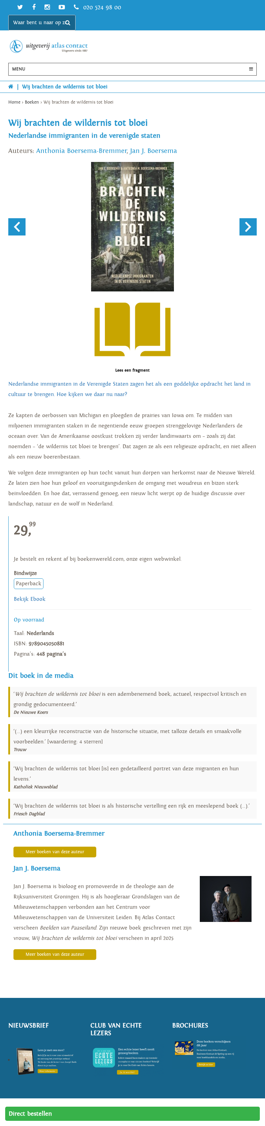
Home (14, 102)
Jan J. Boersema (153, 151)
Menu (18, 69)
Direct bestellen (30, 1113)
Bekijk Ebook (30, 599)
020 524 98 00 (101, 7)
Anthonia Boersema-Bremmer (81, 151)
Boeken (32, 102)
